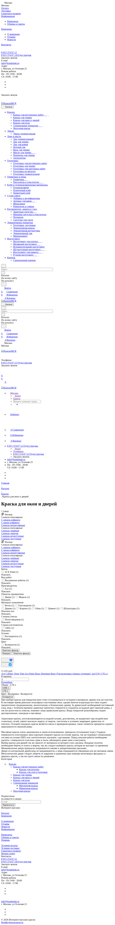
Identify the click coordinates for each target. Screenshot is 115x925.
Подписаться (8, 805)
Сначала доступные (11, 538)
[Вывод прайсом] (6, 656)
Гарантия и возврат (11, 851)
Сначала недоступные (12, 536)
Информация (8, 829)
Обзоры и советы (16, 24)
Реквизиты (12, 21)
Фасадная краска (21, 791)
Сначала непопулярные (13, 525)
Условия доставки (10, 848)
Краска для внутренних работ (28, 766)
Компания (6, 816)
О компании (13, 34)
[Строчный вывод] (4, 656)
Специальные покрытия (25, 783)
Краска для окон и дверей (26, 777)
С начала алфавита (10, 520)
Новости (11, 39)
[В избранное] (7, 660)
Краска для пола (21, 780)
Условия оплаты (9, 845)
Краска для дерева (22, 775)
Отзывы (11, 37)
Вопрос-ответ (8, 853)
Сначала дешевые (10, 530)
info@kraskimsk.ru (10, 63)
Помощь (5, 840)
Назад (17, 396)
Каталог (5, 813)
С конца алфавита (10, 522)
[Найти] (3, 284)
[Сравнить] (7, 664)
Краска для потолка (29, 769)
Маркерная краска (28, 788)
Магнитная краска (28, 785)
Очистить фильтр (21, 653)
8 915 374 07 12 (9, 52)
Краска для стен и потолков (33, 772)
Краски (12, 764)
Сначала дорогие (9, 533)
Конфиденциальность (12, 922)
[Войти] (2, 372)
